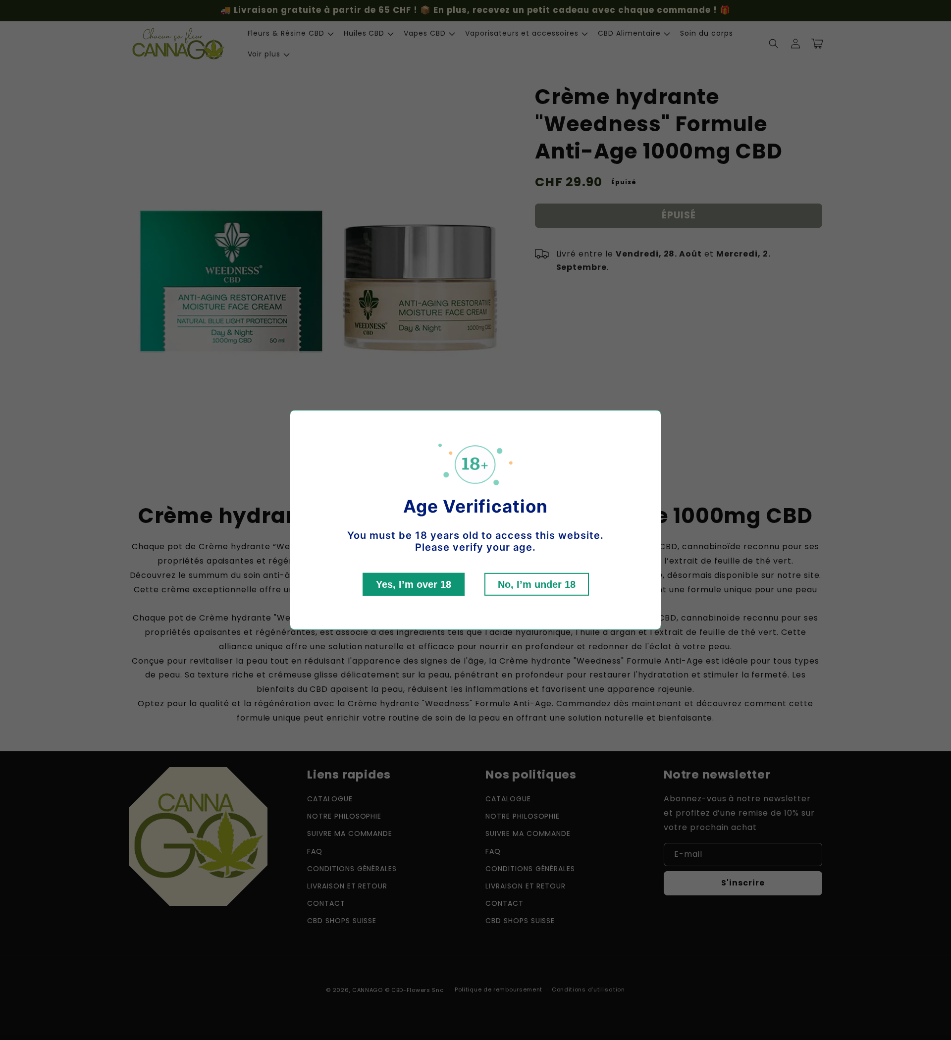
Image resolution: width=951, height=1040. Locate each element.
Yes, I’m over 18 (413, 584)
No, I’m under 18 (537, 584)
